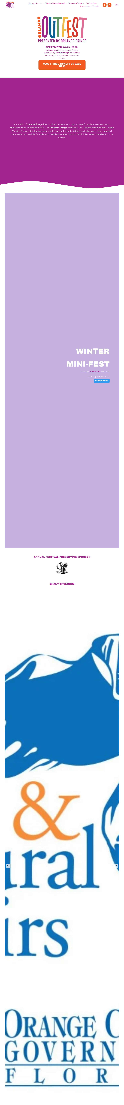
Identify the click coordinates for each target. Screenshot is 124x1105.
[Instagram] (109, 5)
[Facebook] (105, 5)
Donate (96, 6)
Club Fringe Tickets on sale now (62, 65)
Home (31, 3)
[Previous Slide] (8, 866)
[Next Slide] (116, 866)
